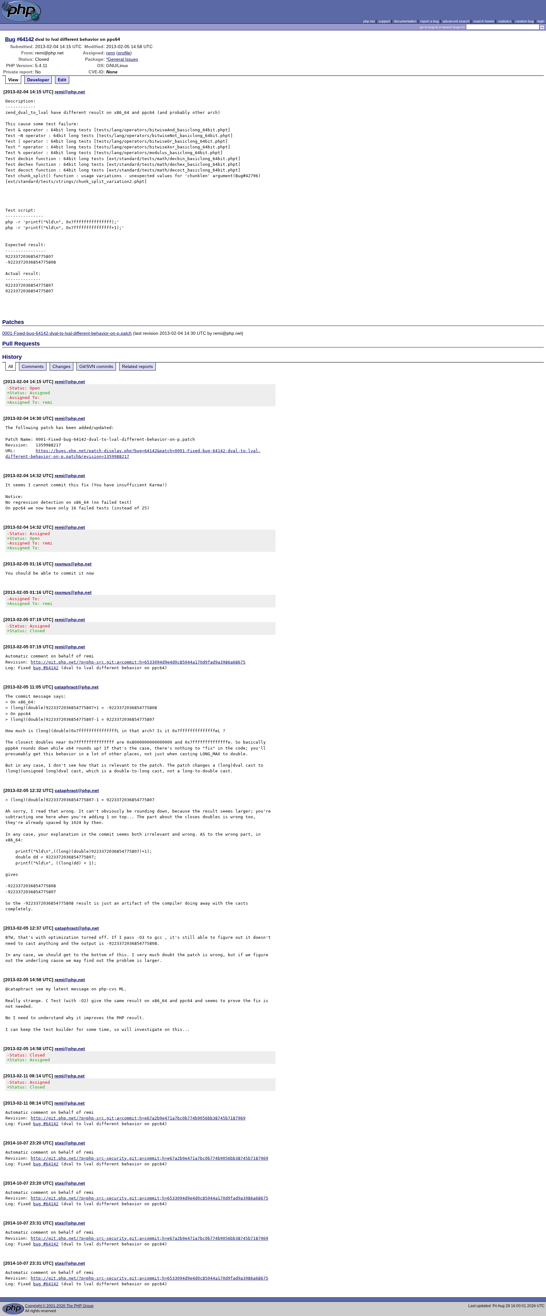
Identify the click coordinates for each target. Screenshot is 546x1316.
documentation (405, 21)
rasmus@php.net (73, 563)
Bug (10, 39)
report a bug (429, 21)
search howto (483, 21)
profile (124, 52)
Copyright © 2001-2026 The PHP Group (59, 1306)
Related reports (137, 366)
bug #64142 (45, 667)
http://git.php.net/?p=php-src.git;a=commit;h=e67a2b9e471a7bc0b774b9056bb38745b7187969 (138, 1118)
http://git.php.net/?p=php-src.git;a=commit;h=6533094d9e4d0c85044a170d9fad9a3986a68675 (138, 662)
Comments (33, 366)
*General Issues (122, 59)
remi (110, 52)
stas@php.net (70, 1142)
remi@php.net (70, 91)
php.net (369, 21)
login (540, 21)
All (10, 366)
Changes (61, 366)
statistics (505, 21)
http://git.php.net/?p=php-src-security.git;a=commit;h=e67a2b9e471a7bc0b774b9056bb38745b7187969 (149, 1158)
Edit (62, 79)
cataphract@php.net (76, 686)
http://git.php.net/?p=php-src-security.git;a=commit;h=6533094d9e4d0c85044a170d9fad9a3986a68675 (149, 1198)
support (384, 21)
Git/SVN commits (96, 366)
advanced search (456, 21)
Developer (38, 79)
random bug (524, 21)
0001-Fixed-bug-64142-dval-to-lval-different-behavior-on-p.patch (67, 333)
